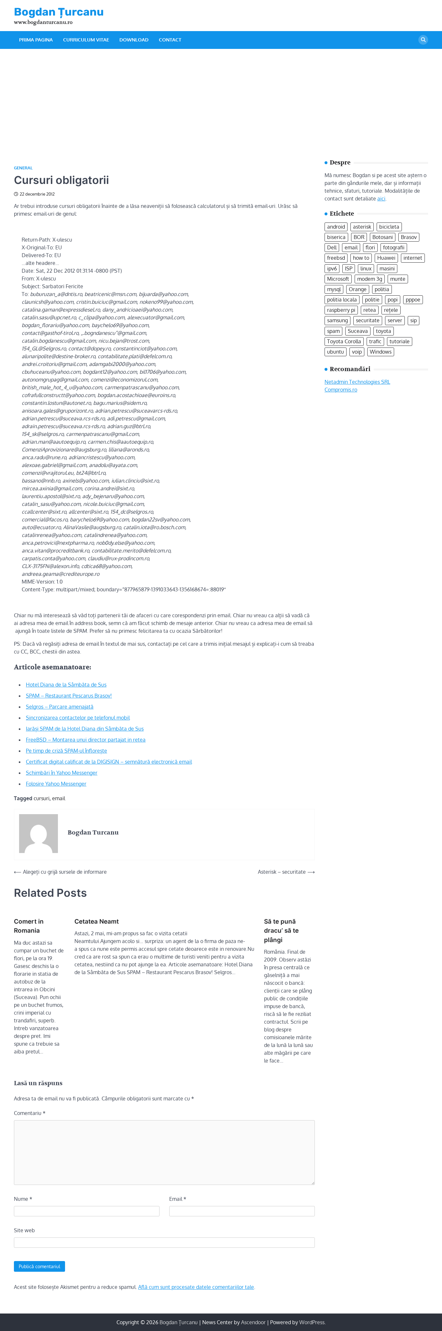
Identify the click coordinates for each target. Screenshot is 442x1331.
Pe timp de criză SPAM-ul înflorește (66, 750)
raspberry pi (341, 310)
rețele (391, 310)
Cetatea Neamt (96, 921)
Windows (381, 351)
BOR (359, 236)
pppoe (413, 299)
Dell (332, 247)
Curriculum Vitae (86, 40)
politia (382, 289)
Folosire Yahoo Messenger (56, 783)
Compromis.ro (341, 389)
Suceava (358, 330)
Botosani (382, 236)
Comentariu (30, 1113)
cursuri (42, 798)
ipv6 (332, 268)
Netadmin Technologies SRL (357, 381)
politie (372, 299)
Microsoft (338, 278)
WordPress (312, 1322)
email (58, 798)
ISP (348, 268)
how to (361, 258)
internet (412, 258)
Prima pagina (36, 40)
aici (381, 198)
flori (370, 247)
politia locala (342, 299)
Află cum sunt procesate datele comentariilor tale (196, 1287)
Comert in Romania (29, 926)
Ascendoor (253, 1322)
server (395, 320)
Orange (358, 289)
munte (397, 278)
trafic (375, 341)
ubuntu (335, 351)
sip (413, 320)
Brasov (409, 236)
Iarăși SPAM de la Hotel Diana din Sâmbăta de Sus (85, 728)
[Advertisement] (221, 97)
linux (365, 268)
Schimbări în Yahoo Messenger (61, 772)
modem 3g (369, 278)
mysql (334, 289)
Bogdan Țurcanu (59, 11)
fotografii (393, 247)
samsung (337, 320)
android (336, 226)
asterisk (362, 226)
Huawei (386, 258)
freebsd (336, 258)
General (23, 167)
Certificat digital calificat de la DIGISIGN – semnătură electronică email (109, 761)
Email (177, 1199)
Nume (23, 1199)
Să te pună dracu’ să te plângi (281, 931)
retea (369, 310)
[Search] (423, 40)
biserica (336, 236)
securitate (368, 320)
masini (387, 268)
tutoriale (400, 341)
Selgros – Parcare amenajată (60, 706)
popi (393, 299)
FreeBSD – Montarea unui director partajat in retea (86, 739)
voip (357, 351)
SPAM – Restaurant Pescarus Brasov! (69, 695)
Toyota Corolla (344, 341)
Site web (24, 1230)
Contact (170, 40)
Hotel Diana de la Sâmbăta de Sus (66, 684)
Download (134, 40)
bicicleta (389, 226)
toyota (383, 330)
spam (333, 330)
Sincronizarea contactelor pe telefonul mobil (78, 717)
